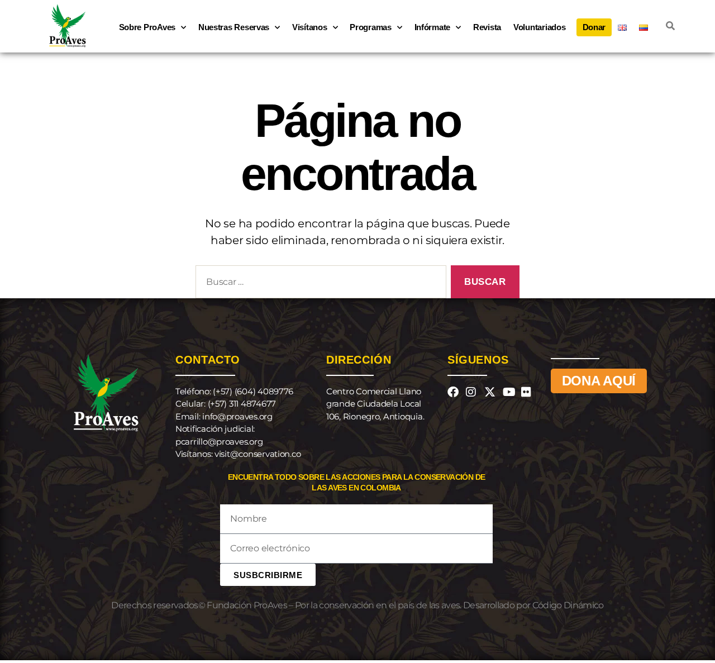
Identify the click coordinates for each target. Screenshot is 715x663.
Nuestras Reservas (233, 27)
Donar (594, 27)
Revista (487, 27)
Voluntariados (539, 27)
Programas (371, 27)
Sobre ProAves (147, 27)
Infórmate (432, 27)
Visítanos (309, 27)
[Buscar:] (318, 284)
